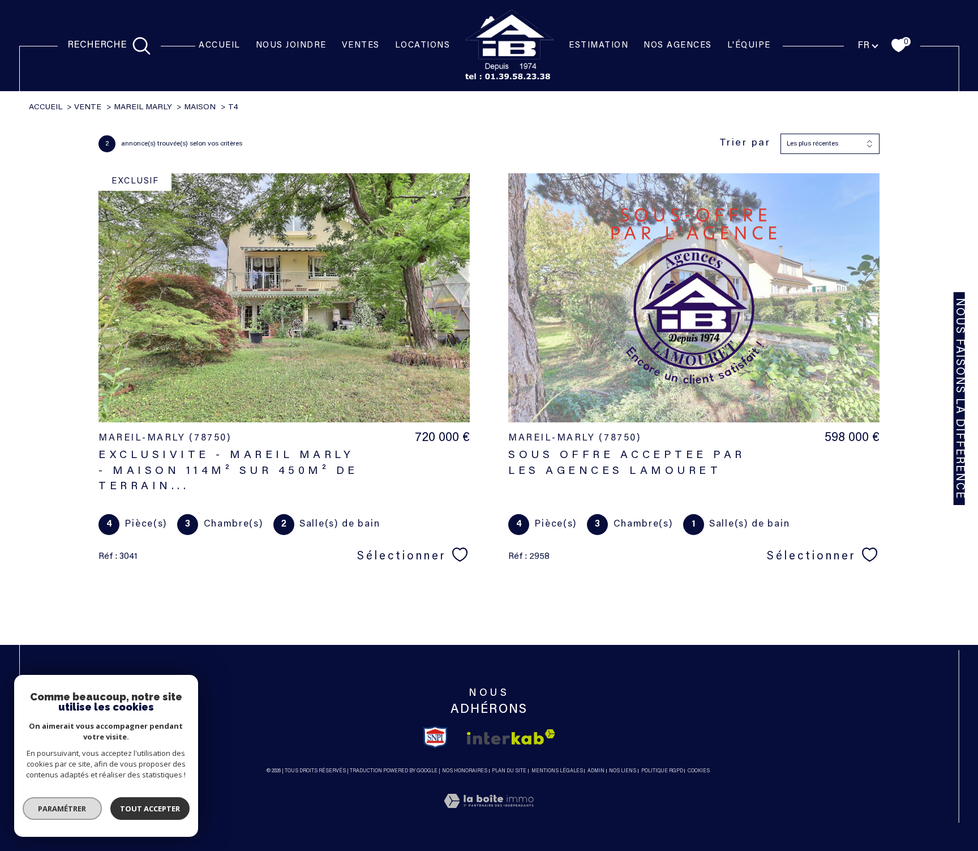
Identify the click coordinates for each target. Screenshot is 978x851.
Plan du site (509, 770)
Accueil (220, 45)
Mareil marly (143, 108)
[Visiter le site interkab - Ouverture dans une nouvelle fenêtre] (511, 737)
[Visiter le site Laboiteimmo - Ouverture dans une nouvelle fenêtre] (489, 815)
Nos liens (622, 770)
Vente (87, 108)
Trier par (745, 143)
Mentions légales (557, 770)
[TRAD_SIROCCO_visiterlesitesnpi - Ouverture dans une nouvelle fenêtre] (435, 737)
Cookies (699, 770)
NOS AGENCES (678, 45)
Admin (595, 770)
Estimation (598, 45)
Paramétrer (62, 808)
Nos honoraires (464, 770)
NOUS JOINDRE (291, 45)
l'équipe (749, 45)
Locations (423, 45)
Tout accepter (150, 808)
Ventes (361, 45)
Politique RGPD (662, 770)
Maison (200, 108)
